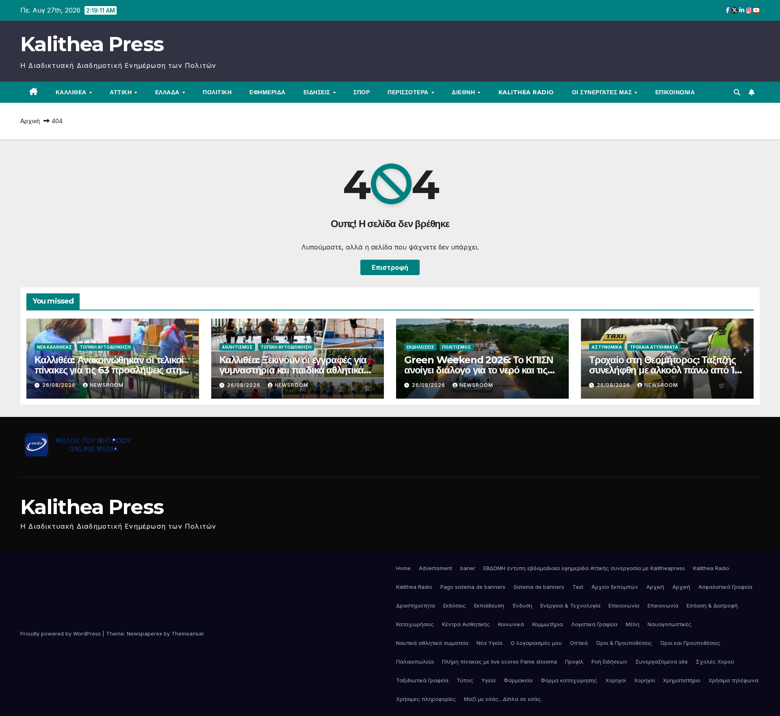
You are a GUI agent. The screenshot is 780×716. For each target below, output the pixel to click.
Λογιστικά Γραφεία (594, 624)
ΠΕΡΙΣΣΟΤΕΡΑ (409, 92)
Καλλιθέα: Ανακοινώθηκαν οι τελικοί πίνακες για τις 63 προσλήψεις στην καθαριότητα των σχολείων (110, 370)
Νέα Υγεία (490, 643)
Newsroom (107, 385)
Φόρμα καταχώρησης (569, 680)
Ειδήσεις (317, 92)
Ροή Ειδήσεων (609, 661)
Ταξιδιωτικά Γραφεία (422, 680)
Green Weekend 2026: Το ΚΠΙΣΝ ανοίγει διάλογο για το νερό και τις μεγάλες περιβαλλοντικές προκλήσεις (478, 375)
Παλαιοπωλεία (415, 661)
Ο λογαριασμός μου (536, 643)
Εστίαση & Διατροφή (712, 605)
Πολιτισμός (456, 347)
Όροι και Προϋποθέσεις (690, 643)
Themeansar (187, 633)
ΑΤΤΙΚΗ (122, 92)
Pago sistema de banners (472, 587)
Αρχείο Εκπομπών (615, 587)
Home (403, 568)
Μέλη (632, 624)
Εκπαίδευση (489, 605)
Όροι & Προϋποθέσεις (624, 643)
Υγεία (488, 680)
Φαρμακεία (518, 680)
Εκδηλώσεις (420, 347)
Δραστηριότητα (415, 605)
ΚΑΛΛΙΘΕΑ (72, 92)
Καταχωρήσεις (415, 624)
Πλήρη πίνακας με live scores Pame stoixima (499, 661)
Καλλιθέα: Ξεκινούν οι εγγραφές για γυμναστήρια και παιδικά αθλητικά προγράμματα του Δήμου (292, 370)
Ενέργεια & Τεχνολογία (570, 605)
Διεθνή (464, 92)
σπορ (361, 92)
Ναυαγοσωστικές (669, 624)
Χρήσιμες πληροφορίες (426, 699)
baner (467, 568)
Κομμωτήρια (547, 624)
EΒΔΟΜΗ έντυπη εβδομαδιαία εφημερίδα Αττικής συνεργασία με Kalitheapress (584, 568)
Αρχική (30, 121)
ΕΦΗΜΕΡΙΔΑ (267, 92)
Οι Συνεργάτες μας (603, 92)
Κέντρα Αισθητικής (466, 624)
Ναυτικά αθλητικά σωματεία (432, 643)
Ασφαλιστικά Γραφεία (725, 587)
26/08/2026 (59, 385)
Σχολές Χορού (715, 661)
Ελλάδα (168, 92)
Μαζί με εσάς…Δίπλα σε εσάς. (503, 699)
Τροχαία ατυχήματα (654, 347)
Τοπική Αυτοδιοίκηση (105, 347)
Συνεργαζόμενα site (661, 661)
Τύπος (465, 680)
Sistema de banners (539, 587)
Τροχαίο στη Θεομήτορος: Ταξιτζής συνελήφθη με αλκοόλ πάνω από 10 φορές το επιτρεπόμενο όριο (665, 370)
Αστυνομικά (607, 347)
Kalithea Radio (526, 92)
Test (577, 587)
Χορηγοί (615, 680)
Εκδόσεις (454, 605)
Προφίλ (574, 661)
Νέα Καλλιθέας (54, 347)
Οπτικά (579, 643)
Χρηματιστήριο (681, 680)
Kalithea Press (91, 44)
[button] (737, 92)
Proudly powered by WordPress (61, 633)
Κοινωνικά (511, 624)
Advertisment (435, 568)
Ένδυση (522, 605)
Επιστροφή (390, 267)
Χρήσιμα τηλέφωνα (733, 680)
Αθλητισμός (237, 347)
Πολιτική (217, 92)
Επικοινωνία (675, 92)
